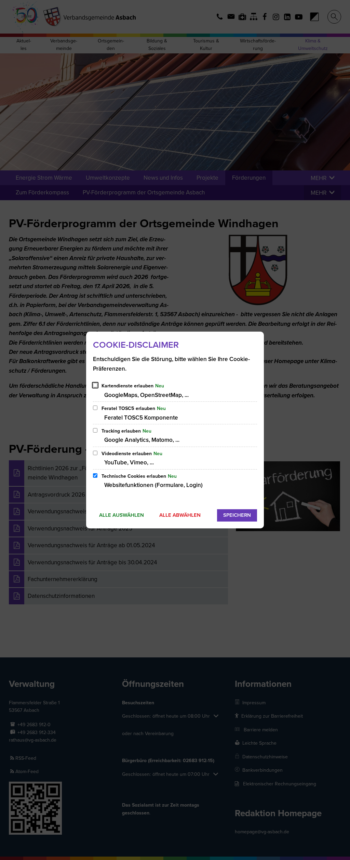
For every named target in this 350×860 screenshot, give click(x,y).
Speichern (237, 515)
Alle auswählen (121, 515)
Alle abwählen (180, 515)
